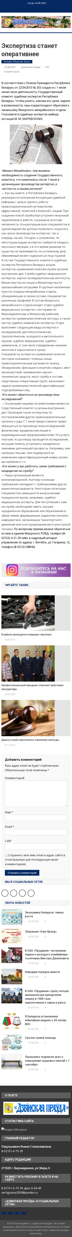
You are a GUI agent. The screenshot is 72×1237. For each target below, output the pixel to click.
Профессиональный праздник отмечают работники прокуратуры (32, 687)
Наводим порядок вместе (42, 972)
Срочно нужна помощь (40, 1037)
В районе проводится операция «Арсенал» (26, 634)
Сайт (8, 841)
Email (9, 827)
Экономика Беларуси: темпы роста (44, 914)
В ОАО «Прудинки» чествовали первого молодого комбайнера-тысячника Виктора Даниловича (47, 954)
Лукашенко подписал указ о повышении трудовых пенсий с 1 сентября (47, 1060)
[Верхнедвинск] (36, 1108)
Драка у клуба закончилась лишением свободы (30, 739)
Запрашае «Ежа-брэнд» (41, 931)
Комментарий (14, 778)
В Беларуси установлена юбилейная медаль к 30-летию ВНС (45, 1020)
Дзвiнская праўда (30, 67)
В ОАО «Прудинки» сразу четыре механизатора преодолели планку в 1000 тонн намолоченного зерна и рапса (47, 996)
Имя (9, 812)
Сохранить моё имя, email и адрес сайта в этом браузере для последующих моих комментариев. (35, 859)
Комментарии (12, 71)
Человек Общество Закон (16, 61)
